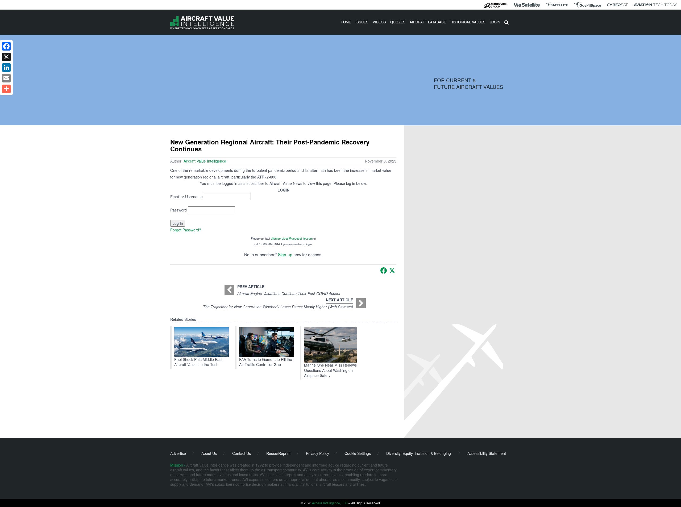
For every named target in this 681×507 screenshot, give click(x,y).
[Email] (6, 78)
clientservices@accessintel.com (292, 238)
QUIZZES (397, 21)
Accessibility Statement (486, 453)
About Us (209, 453)
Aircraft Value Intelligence (205, 161)
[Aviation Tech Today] (655, 4)
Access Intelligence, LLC (330, 503)
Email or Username (186, 196)
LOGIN (495, 21)
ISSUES (361, 21)
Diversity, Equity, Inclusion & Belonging (418, 453)
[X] (392, 270)
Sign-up (285, 254)
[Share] (6, 89)
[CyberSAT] (617, 4)
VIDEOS (379, 21)
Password (178, 210)
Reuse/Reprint (278, 453)
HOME (346, 21)
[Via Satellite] (527, 5)
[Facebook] (383, 270)
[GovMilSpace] (587, 5)
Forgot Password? (185, 229)
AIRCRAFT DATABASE (428, 21)
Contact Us (241, 453)
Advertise (178, 453)
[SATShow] (557, 4)
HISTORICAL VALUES (467, 21)
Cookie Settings (357, 453)
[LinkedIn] (6, 67)
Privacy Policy (317, 453)
